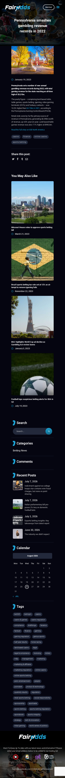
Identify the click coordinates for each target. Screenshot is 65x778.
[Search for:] (32, 431)
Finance (26, 136)
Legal (35, 648)
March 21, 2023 (22, 234)
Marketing (41, 659)
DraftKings (32, 625)
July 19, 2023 (21, 406)
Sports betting (19, 142)
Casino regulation (38, 620)
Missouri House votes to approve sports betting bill (31, 228)
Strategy (17, 720)
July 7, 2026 (31, 481)
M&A (16, 659)
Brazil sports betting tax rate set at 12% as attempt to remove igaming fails (31, 285)
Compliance (19, 625)
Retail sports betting (22, 698)
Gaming (38, 631)
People (37, 681)
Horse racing (36, 642)
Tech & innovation (32, 720)
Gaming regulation (21, 636)
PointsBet (18, 687)
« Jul (16, 596)
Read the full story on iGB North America (28, 130)
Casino (16, 136)
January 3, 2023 (22, 348)
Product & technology (35, 687)
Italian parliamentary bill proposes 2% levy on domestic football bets (37, 507)
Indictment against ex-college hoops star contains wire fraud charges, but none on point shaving (38, 490)
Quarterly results (20, 692)
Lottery (47, 653)
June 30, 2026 (32, 530)
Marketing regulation (22, 670)
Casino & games (20, 620)
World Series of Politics (38, 726)
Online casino (40, 136)
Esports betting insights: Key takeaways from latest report (37, 522)
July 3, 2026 (31, 516)
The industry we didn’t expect (37, 534)
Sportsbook (19, 714)
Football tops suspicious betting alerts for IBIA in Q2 (32, 400)
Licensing (37, 653)
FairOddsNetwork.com (21, 769)
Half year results (20, 642)
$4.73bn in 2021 (33, 108)
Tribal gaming (19, 726)
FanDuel (17, 631)
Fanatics (43, 625)
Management (27, 659)
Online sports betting (22, 675)
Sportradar (33, 703)
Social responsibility (42, 698)
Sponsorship (19, 703)
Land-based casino (21, 648)
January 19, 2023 (23, 79)
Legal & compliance (21, 653)
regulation (36, 692)
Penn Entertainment (22, 681)
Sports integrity (34, 714)
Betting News (20, 450)
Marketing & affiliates (22, 664)
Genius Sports (38, 636)
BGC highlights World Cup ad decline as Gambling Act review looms (28, 343)
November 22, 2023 (24, 291)
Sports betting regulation (40, 709)
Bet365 (17, 614)
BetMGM (27, 614)
